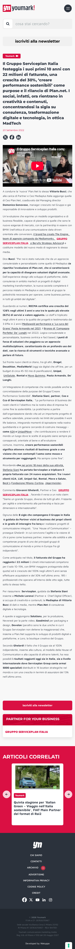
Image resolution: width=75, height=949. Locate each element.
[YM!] (19, 8)
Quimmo (40, 375)
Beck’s (7, 483)
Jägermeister (53, 483)
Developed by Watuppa (37, 943)
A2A (12, 431)
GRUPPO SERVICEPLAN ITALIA (26, 731)
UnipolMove (25, 431)
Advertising (36, 874)
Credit (36, 892)
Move (31, 375)
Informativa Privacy (36, 880)
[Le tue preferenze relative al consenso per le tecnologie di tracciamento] (68, 945)
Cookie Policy (36, 886)
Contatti (36, 861)
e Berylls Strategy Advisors (46, 243)
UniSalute (9, 375)
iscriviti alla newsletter (37, 41)
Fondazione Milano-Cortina (27, 483)
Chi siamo (36, 855)
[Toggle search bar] (7, 23)
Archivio (32, 867)
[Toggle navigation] (68, 8)
